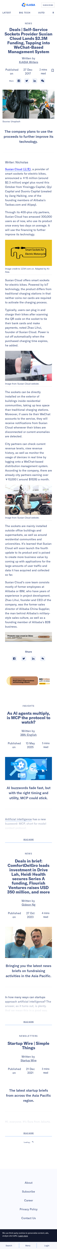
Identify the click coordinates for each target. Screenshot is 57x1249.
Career (28, 1223)
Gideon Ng (28, 904)
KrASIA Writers (28, 62)
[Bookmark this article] (52, 70)
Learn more (23, 1236)
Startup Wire (29, 1060)
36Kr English (28, 735)
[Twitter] (26, 80)
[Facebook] (18, 80)
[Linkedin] (34, 80)
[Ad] (28, 680)
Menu (27, 1245)
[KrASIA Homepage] (28, 5)
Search (9, 1245)
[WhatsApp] (42, 80)
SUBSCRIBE (48, 5)
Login (46, 1245)
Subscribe (28, 1215)
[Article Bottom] (28, 637)
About (28, 1206)
